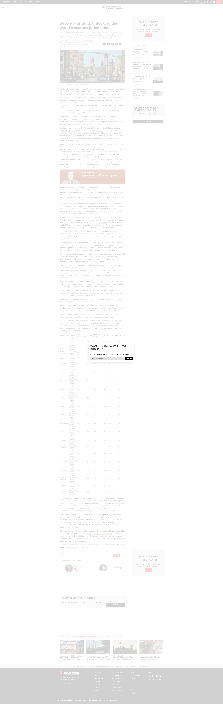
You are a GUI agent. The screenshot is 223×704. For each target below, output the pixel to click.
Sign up (129, 359)
